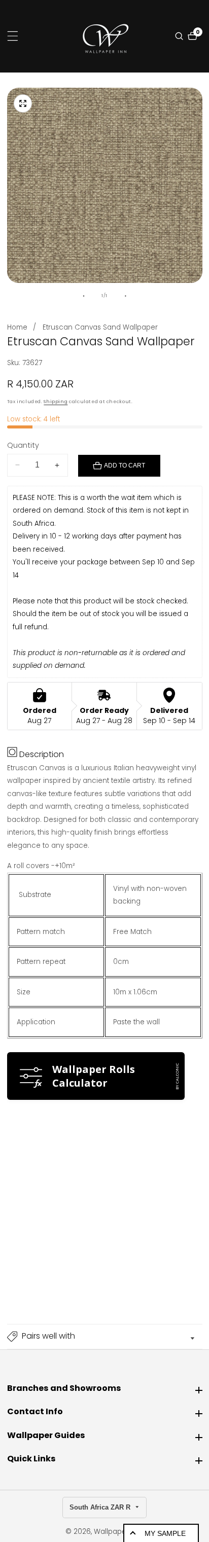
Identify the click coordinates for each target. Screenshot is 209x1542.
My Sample (165, 1533)
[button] (104, 1336)
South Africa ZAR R (100, 1507)
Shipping (55, 402)
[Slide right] (126, 296)
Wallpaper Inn (118, 1531)
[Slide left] (83, 296)
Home (17, 327)
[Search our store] (180, 36)
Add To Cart (124, 465)
